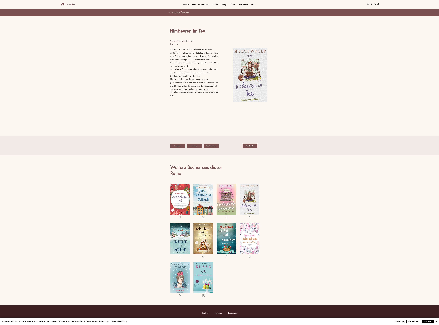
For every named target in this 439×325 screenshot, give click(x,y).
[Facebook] (371, 4)
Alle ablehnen (413, 321)
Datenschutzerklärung (119, 321)
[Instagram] (368, 4)
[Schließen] (436, 321)
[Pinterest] (374, 4)
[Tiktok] (378, 4)
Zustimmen (427, 321)
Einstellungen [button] (400, 321)
